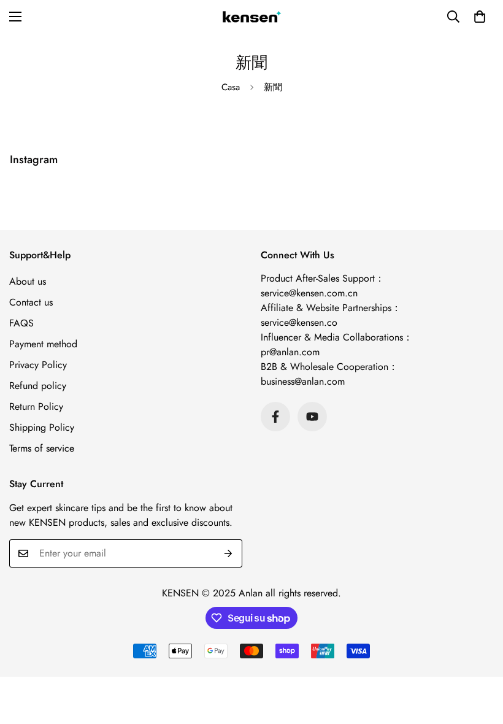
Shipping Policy (41, 427)
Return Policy (36, 406)
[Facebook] (275, 416)
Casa (230, 87)
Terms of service (41, 448)
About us (27, 281)
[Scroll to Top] (479, 657)
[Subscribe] (228, 553)
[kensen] (251, 17)
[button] (480, 16)
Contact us (31, 302)
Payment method (43, 344)
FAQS (21, 323)
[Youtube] (312, 416)
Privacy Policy (38, 365)
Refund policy (37, 386)
